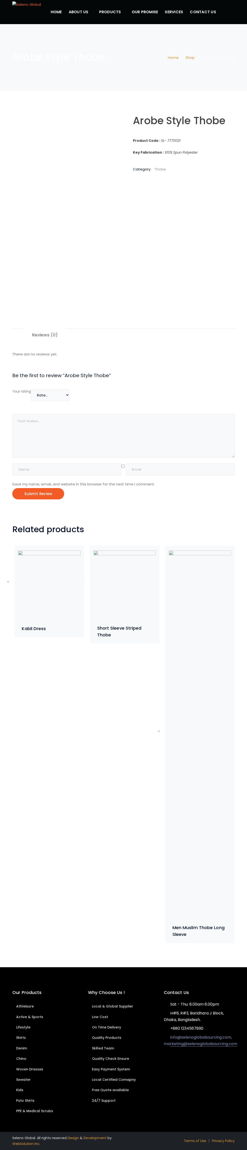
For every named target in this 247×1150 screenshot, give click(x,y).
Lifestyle (23, 1027)
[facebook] (172, 1058)
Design (73, 1138)
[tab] (45, 334)
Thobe (160, 169)
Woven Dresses (29, 1069)
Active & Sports (29, 1016)
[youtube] (179, 1058)
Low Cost (100, 1016)
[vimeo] (186, 1058)
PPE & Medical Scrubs (34, 1111)
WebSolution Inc (26, 1143)
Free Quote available (110, 1090)
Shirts (21, 1037)
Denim (21, 1048)
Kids (19, 1090)
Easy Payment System (111, 1069)
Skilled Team (103, 1048)
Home (173, 57)
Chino (21, 1058)
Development (95, 1138)
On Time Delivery (106, 1027)
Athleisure (25, 1006)
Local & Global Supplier (112, 1006)
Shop (190, 57)
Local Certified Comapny (114, 1079)
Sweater (23, 1079)
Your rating (21, 391)
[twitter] (165, 1058)
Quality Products (106, 1037)
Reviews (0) (45, 335)
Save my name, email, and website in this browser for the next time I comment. (83, 484)
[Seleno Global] (26, 4)
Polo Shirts (25, 1100)
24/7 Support (104, 1100)
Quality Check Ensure (110, 1058)
